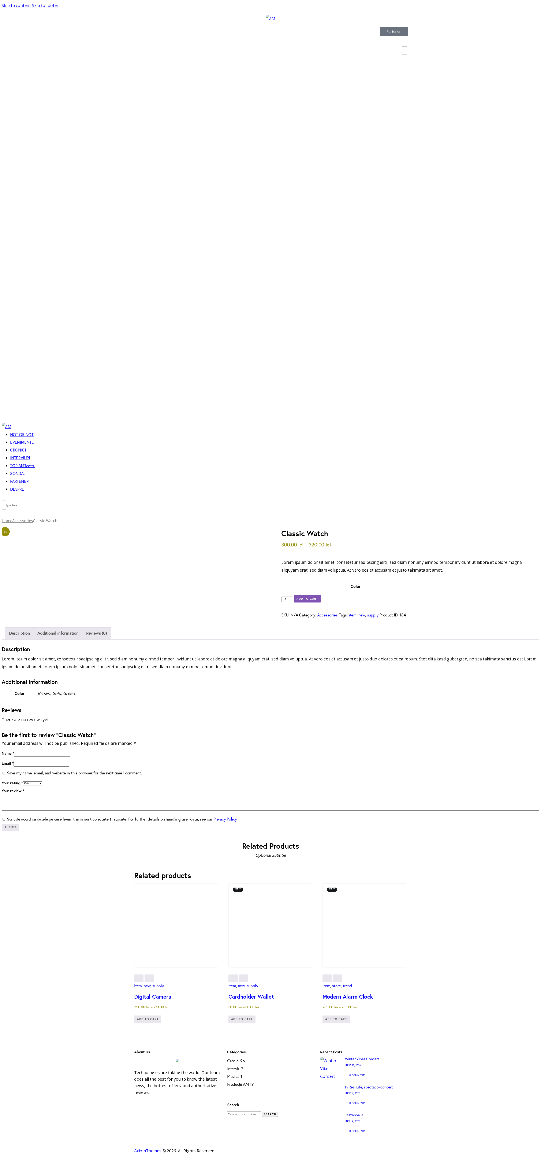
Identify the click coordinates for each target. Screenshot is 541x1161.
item (353, 615)
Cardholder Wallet (251, 996)
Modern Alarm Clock (347, 996)
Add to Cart (307, 599)
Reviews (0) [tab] (96, 633)
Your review (13, 790)
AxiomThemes (147, 1151)
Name (8, 753)
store (336, 985)
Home (7, 520)
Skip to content (16, 5)
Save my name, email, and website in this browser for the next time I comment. (74, 772)
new (361, 615)
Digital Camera (152, 996)
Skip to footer (45, 5)
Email (8, 763)
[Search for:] (244, 1114)
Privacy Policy (225, 819)
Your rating (12, 782)
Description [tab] (19, 633)
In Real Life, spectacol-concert (369, 1087)
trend (347, 985)
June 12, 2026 (353, 1065)
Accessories (22, 520)
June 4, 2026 (352, 1093)
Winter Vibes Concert (362, 1058)
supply (373, 615)
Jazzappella (354, 1114)
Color (356, 586)
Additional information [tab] (58, 633)
